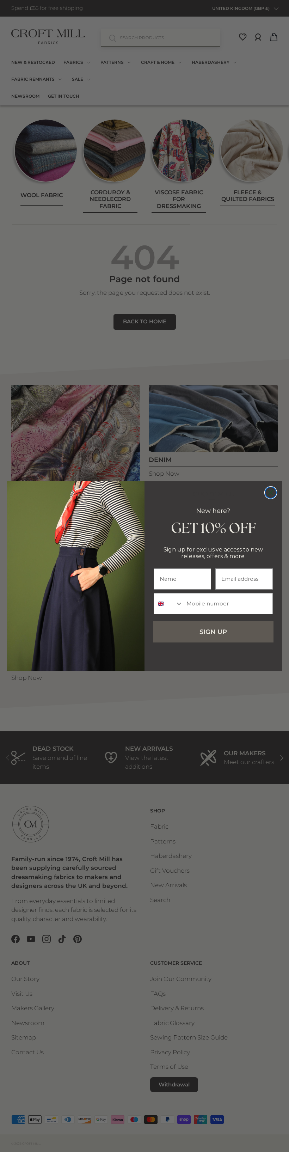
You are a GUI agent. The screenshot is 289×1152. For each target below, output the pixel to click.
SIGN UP (213, 632)
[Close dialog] (270, 492)
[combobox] (168, 603)
